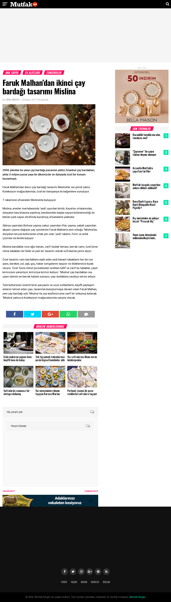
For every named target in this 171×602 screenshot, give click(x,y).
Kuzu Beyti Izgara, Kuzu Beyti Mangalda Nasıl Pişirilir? (145, 204)
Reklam (106, 582)
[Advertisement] (85, 36)
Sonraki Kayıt (91, 491)
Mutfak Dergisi (137, 597)
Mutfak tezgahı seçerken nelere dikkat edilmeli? (146, 186)
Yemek (64, 582)
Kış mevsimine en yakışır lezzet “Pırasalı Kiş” (146, 219)
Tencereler (54, 72)
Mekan (84, 582)
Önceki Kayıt (9, 491)
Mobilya (95, 582)
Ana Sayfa (12, 72)
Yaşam (74, 582)
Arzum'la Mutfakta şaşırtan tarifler (143, 169)
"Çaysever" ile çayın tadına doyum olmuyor (144, 153)
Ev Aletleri (33, 72)
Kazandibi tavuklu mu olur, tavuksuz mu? (146, 136)
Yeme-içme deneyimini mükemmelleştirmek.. (144, 236)
